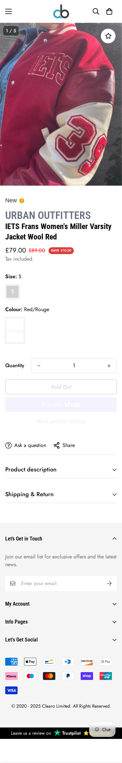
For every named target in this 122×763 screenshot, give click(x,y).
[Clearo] (61, 11)
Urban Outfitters (48, 215)
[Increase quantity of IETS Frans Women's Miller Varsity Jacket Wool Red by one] (109, 365)
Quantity (14, 365)
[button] (109, 11)
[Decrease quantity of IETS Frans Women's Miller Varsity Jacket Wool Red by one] (38, 365)
